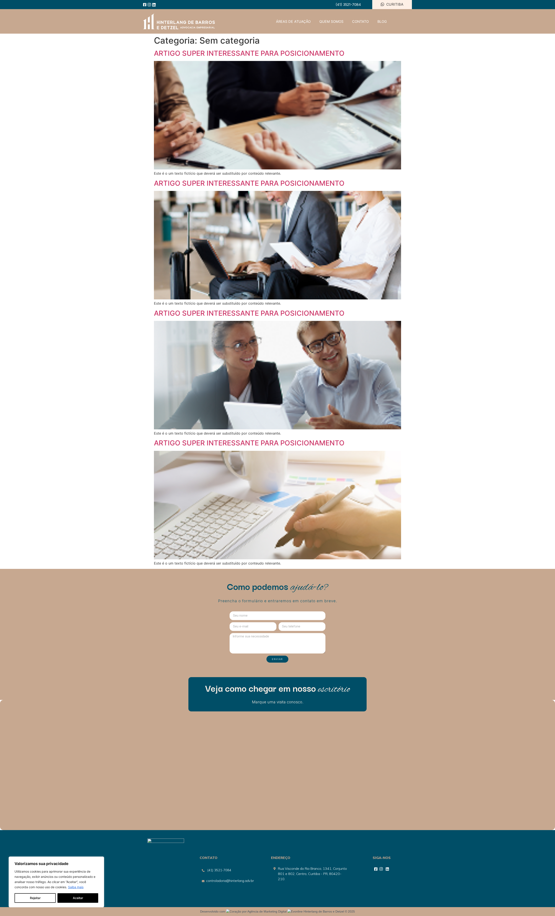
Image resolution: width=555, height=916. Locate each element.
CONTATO (360, 21)
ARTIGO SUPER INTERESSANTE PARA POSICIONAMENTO (249, 53)
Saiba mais (75, 887)
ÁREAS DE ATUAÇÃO (293, 21)
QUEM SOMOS (331, 21)
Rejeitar (35, 898)
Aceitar (78, 898)
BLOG (382, 21)
